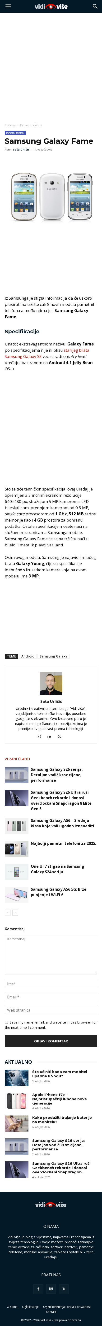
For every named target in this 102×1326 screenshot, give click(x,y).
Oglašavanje (30, 1307)
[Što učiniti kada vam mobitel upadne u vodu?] (16, 1078)
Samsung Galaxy (53, 656)
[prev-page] (8, 913)
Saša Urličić (21, 149)
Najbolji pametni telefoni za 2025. (63, 843)
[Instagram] (41, 736)
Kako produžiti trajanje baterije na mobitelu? (62, 1119)
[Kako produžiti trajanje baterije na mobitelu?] (16, 1124)
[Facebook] (9, 160)
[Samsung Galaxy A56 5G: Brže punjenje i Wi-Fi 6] (16, 895)
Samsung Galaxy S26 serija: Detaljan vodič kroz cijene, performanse (57, 775)
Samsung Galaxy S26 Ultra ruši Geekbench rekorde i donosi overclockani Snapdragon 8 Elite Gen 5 (61, 800)
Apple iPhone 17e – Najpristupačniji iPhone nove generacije (59, 1098)
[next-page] (15, 913)
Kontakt (51, 1312)
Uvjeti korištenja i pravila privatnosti (67, 1307)
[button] (8, 6)
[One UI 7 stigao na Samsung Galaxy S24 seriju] (16, 872)
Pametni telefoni (31, 125)
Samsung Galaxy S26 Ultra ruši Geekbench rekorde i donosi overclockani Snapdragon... (61, 1167)
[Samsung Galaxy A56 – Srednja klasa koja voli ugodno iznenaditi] (16, 826)
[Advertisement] (51, 66)
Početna (10, 125)
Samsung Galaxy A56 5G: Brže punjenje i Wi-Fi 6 (58, 892)
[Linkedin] (51, 736)
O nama (12, 1307)
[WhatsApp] (31, 160)
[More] (42, 160)
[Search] (95, 6)
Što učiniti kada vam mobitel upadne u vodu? (59, 1073)
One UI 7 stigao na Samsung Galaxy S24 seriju (57, 869)
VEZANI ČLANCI (17, 758)
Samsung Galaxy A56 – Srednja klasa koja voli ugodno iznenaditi (62, 823)
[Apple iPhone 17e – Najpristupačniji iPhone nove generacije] (16, 1101)
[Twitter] (20, 160)
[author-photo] (51, 694)
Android (27, 656)
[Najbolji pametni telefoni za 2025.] (16, 849)
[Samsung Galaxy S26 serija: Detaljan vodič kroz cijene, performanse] (16, 775)
